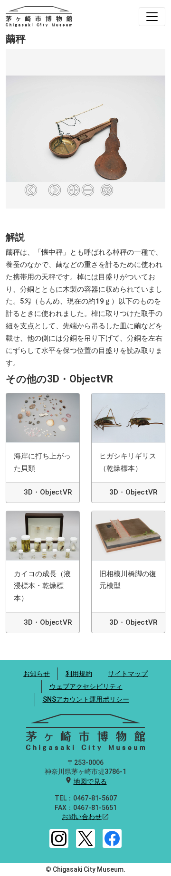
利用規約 (79, 673)
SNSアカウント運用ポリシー (86, 699)
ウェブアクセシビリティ (86, 686)
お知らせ (36, 673)
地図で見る (90, 781)
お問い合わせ (82, 816)
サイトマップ (128, 673)
